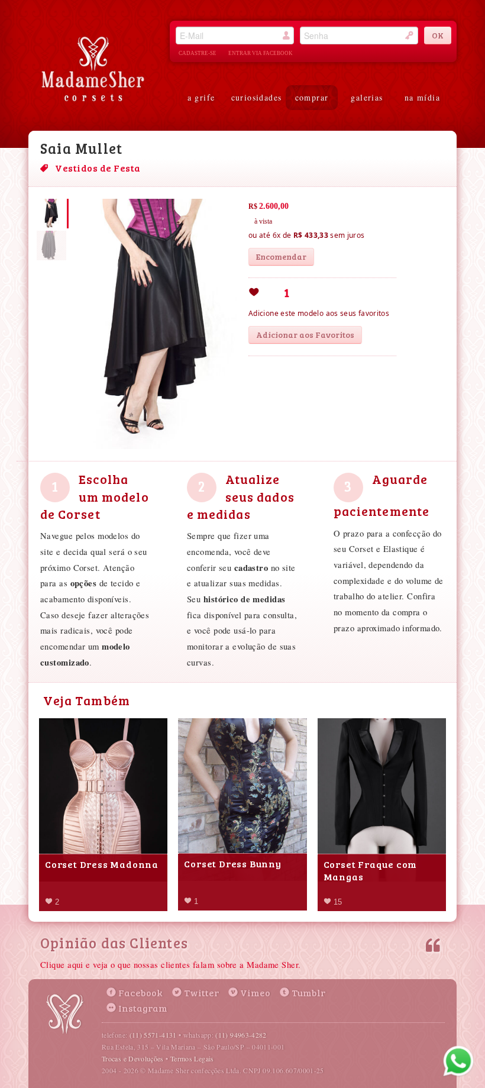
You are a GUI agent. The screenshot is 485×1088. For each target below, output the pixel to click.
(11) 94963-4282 (240, 1034)
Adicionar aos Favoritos (305, 334)
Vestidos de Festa (97, 168)
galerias (367, 97)
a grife (201, 97)
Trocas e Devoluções (133, 1058)
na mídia (422, 97)
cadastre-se (197, 53)
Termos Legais (192, 1058)
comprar (312, 97)
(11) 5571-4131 (153, 1034)
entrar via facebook (260, 53)
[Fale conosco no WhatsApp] (458, 1061)
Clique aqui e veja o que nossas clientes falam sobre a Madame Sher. (170, 964)
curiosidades (256, 97)
